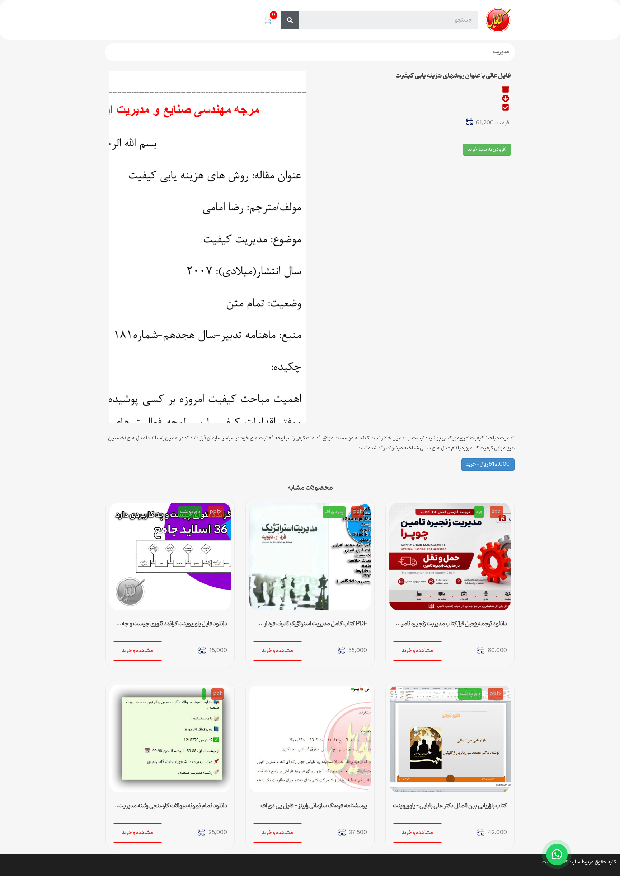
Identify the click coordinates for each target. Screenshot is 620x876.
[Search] (290, 20)
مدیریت (501, 52)
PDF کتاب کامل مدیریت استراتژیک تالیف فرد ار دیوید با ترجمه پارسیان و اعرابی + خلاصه (315, 627)
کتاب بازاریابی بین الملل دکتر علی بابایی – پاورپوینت (450, 806)
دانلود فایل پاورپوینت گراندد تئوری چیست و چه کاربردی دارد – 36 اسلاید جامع (174, 627)
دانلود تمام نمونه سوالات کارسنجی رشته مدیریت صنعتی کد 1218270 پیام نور (172, 809)
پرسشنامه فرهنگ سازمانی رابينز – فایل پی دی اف (313, 806)
